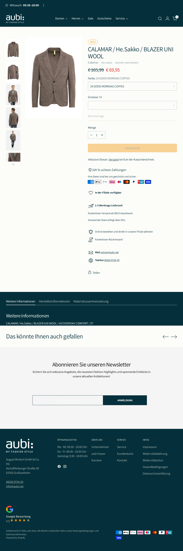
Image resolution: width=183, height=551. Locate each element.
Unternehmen (100, 447)
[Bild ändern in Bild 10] (13, 140)
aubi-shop (31, 530)
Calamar (93, 62)
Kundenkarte (125, 454)
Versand (114, 159)
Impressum (150, 447)
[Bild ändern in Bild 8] (13, 117)
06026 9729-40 (111, 260)
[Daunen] (13, 164)
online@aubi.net (109, 252)
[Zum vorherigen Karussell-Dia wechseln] (166, 337)
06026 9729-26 (14, 482)
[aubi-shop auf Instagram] (65, 467)
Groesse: (95, 97)
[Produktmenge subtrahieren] (91, 135)
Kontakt (122, 460)
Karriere (97, 460)
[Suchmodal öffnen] (160, 18)
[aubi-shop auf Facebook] (59, 467)
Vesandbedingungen (155, 467)
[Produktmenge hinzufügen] (102, 135)
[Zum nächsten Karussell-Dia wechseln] (174, 337)
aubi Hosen (98, 454)
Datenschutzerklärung (156, 473)
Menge (92, 127)
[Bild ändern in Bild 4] (13, 72)
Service (121, 447)
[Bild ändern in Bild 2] (13, 49)
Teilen (96, 273)
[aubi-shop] (15, 18)
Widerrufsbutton (153, 460)
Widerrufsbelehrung (155, 454)
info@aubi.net (15, 486)
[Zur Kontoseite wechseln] (167, 18)
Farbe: (109, 78)
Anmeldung (125, 400)
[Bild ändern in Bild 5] (13, 95)
